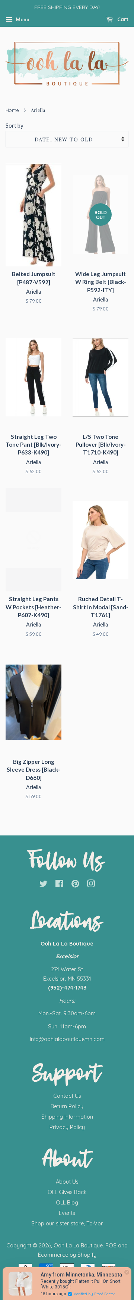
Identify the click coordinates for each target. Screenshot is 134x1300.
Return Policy (67, 1106)
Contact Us (67, 1096)
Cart (122, 19)
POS (111, 1245)
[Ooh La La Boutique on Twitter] (43, 885)
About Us (67, 1181)
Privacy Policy (67, 1127)
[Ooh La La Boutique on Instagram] (91, 885)
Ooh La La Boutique (78, 1245)
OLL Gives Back (67, 1192)
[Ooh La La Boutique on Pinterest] (75, 885)
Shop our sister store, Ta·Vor (67, 1223)
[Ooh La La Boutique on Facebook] (59, 885)
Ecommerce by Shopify (67, 1254)
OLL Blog (67, 1202)
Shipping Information (67, 1116)
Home (12, 110)
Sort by (14, 125)
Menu (22, 19)
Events (67, 1213)
